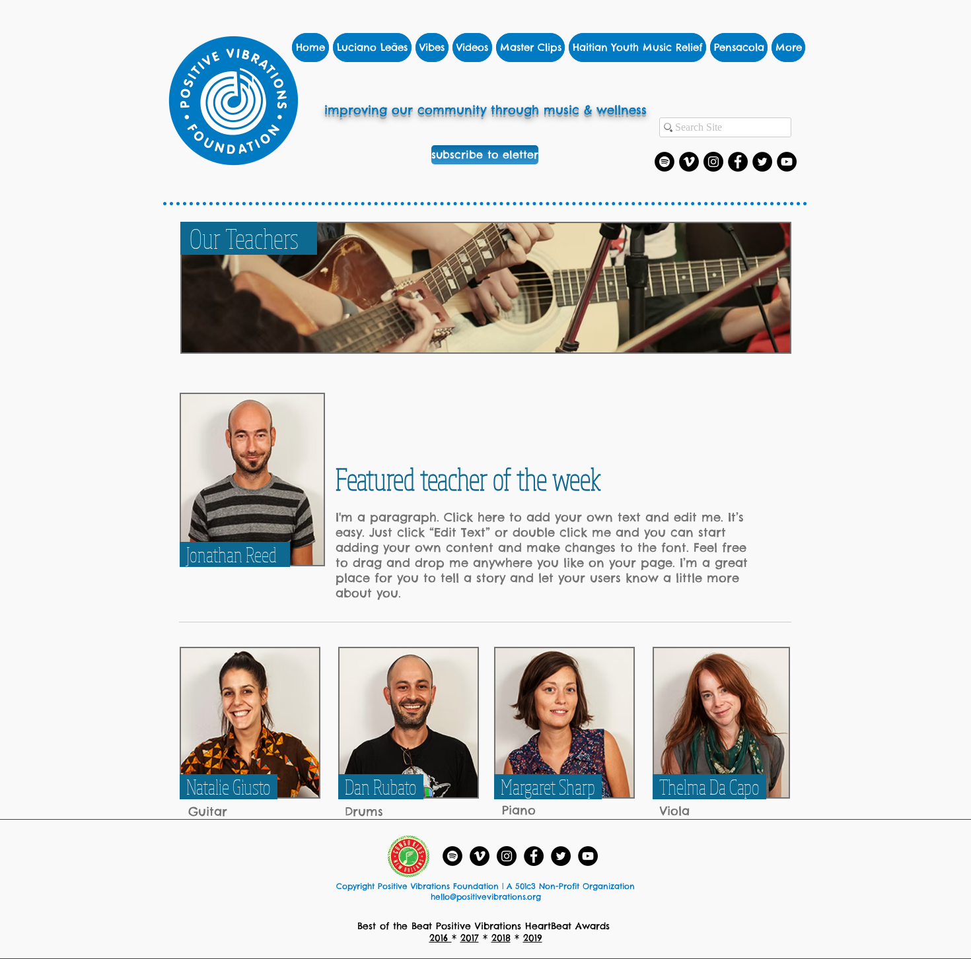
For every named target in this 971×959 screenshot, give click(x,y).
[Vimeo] (689, 162)
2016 (440, 938)
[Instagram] (713, 162)
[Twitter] (762, 162)
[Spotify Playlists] (664, 162)
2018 (501, 938)
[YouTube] (787, 162)
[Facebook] (738, 162)
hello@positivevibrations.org (486, 897)
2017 (469, 938)
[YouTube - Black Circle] (588, 856)
